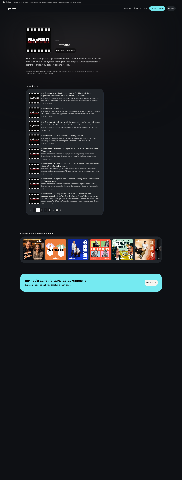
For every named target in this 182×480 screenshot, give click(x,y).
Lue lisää (79, 2)
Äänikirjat (137, 8)
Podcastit (128, 8)
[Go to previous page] (30, 210)
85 (57, 210)
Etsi (145, 8)
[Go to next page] (60, 210)
